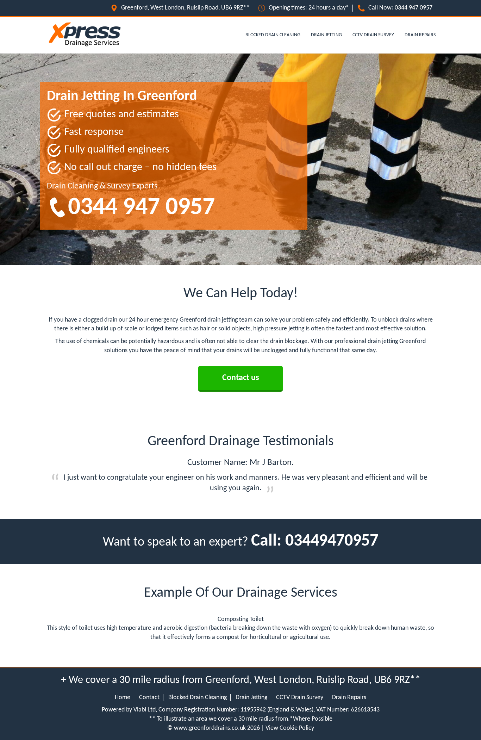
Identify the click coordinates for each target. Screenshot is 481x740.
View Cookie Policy (290, 728)
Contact (149, 697)
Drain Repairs (420, 35)
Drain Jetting (326, 35)
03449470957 (331, 541)
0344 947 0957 (413, 8)
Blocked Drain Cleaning (272, 35)
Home (122, 697)
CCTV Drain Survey (373, 35)
